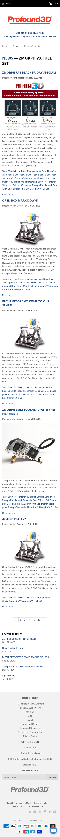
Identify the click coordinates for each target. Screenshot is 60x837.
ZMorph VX (43, 286)
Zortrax (19, 803)
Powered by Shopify (38, 820)
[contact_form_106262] (53, 830)
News (15, 46)
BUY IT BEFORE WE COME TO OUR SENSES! (25, 657)
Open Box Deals (16, 279)
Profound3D (22, 820)
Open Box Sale (32, 597)
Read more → (9, 194)
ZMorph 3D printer (46, 282)
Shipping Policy (30, 764)
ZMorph (28, 803)
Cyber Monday (29, 178)
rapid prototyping (29, 181)
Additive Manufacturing (30, 171)
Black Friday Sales (34, 174)
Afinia (23, 806)
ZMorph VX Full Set (39, 188)
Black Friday (18, 174)
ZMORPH (42, 181)
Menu (8, 3)
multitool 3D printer (11, 181)
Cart (55, 3)
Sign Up (52, 777)
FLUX (44, 806)
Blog (30, 716)
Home (4, 46)
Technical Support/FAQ (30, 708)
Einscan (15, 806)
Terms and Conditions (30, 728)
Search (30, 720)
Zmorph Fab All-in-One (26, 500)
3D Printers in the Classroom (30, 703)
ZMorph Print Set (21, 188)
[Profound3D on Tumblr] (49, 812)
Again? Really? (14, 519)
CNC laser (16, 178)
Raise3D (10, 803)
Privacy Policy (30, 736)
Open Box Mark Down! (20, 200)
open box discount (33, 279)
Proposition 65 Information (30, 732)
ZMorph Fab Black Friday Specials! (29, 72)
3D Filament (34, 806)
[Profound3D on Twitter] (29, 812)
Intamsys (48, 803)
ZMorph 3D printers (22, 185)
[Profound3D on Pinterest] (40, 812)
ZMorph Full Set (29, 286)
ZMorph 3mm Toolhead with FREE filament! (23, 666)
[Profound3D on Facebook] (34, 812)
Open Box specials (17, 282)
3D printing (13, 171)
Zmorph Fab (38, 185)
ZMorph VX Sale (22, 289)
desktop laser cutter (46, 178)
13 (39, 619)
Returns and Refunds (30, 724)
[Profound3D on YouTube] (54, 812)
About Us (30, 711)
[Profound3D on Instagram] (45, 812)
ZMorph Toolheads (17, 507)
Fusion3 (37, 803)
